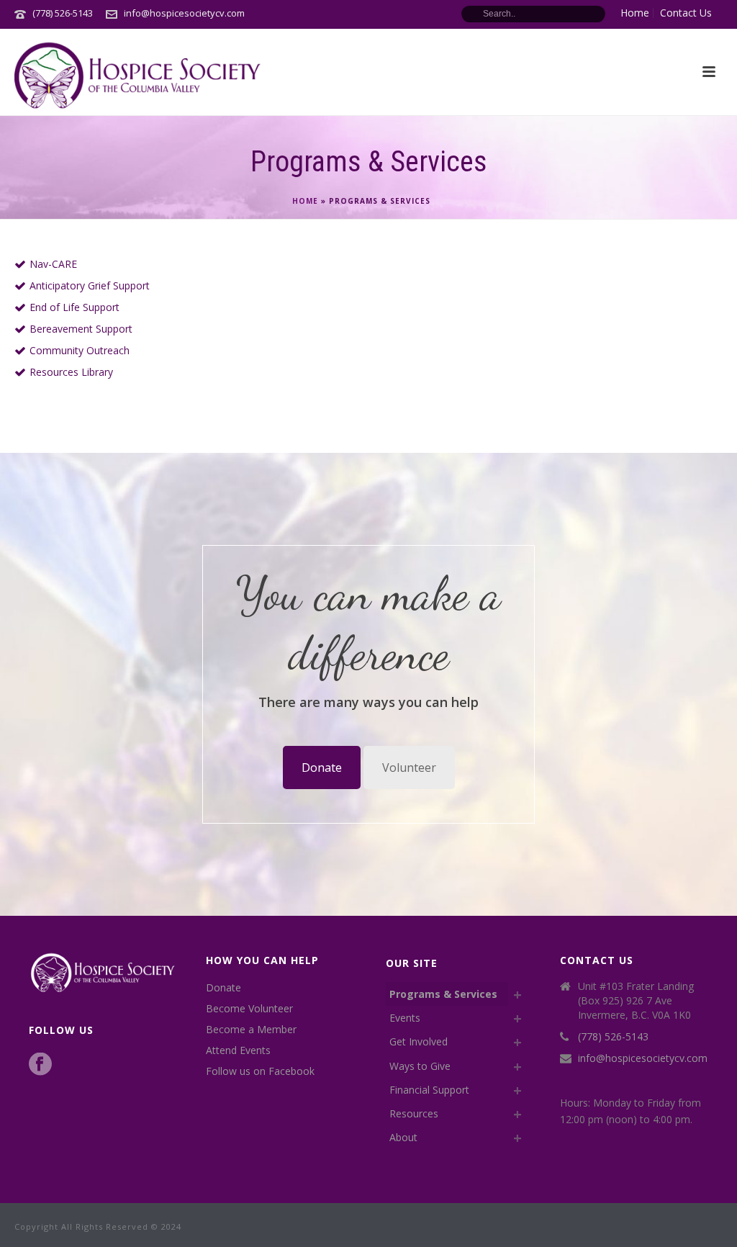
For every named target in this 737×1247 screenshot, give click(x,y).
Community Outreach (80, 350)
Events (404, 1018)
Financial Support (429, 1090)
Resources (413, 1113)
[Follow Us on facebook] (40, 1065)
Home (305, 201)
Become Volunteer (249, 1008)
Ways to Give (420, 1066)
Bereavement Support (81, 329)
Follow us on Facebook (260, 1071)
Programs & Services (443, 994)
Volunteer (409, 767)
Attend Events (238, 1050)
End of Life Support (74, 307)
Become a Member (251, 1029)
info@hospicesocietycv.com (184, 12)
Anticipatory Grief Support (90, 285)
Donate (322, 767)
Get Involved (418, 1041)
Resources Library (71, 372)
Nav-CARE (53, 264)
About (403, 1137)
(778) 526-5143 (62, 12)
